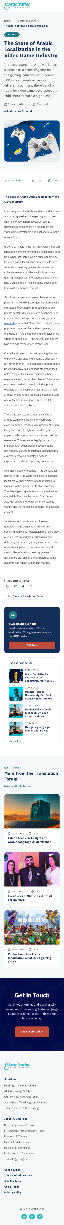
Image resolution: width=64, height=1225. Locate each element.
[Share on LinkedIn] (33, 180)
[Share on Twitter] (41, 180)
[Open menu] (56, 6)
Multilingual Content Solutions (21, 1086)
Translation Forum (26, 21)
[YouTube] (24, 1216)
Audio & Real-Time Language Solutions (25, 1102)
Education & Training (15, 1136)
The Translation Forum (18, 1175)
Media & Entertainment (17, 1148)
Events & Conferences (16, 1142)
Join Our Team (13, 1181)
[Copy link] (56, 180)
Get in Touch (11, 1187)
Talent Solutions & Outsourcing (21, 1108)
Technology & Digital (16, 1159)
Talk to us (32, 645)
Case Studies (12, 1170)
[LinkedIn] (32, 1216)
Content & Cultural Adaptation (21, 1097)
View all (13, 741)
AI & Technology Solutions (19, 1091)
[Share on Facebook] (49, 180)
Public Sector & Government (19, 1153)
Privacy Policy (12, 1192)
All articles (14, 180)
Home (7, 21)
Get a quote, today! (32, 1032)
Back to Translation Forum (28, 596)
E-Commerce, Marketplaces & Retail (24, 1131)
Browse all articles (15, 786)
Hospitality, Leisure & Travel (19, 1125)
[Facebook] (40, 1216)
